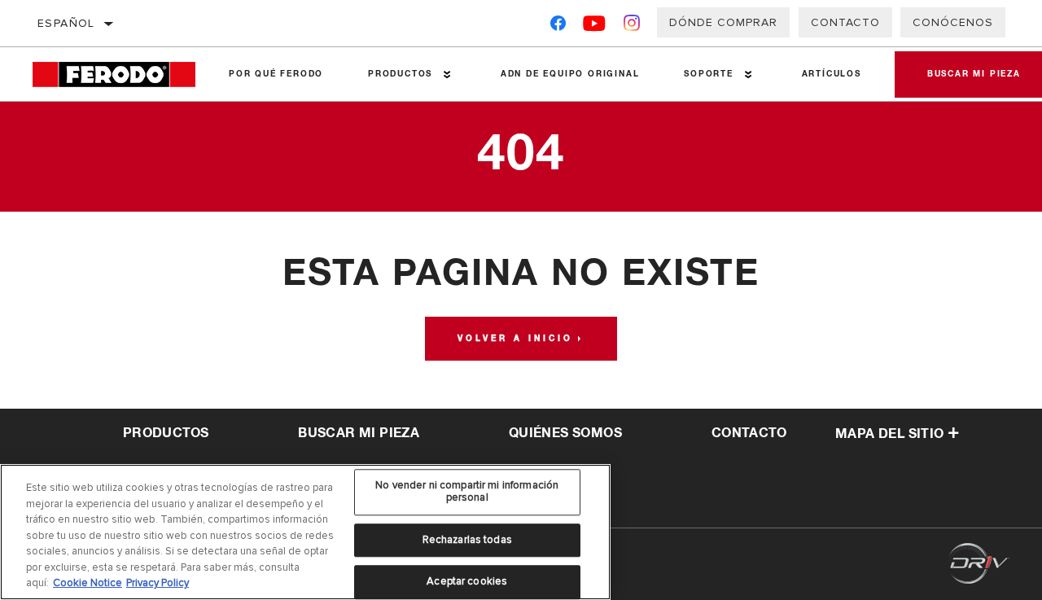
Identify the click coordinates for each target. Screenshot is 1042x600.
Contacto (845, 22)
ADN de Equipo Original (570, 74)
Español (66, 23)
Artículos (831, 74)
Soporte (708, 74)
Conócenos (953, 22)
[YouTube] (594, 26)
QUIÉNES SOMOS (565, 433)
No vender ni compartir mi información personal (466, 492)
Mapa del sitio (889, 433)
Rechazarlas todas (467, 539)
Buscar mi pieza (358, 433)
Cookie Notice (87, 582)
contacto (748, 433)
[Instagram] (632, 26)
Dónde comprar (723, 22)
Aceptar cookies (467, 582)
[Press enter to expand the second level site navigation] (447, 74)
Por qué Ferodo (276, 74)
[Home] (120, 74)
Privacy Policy (157, 582)
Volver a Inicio (515, 339)
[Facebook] (558, 26)
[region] (305, 532)
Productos (400, 74)
